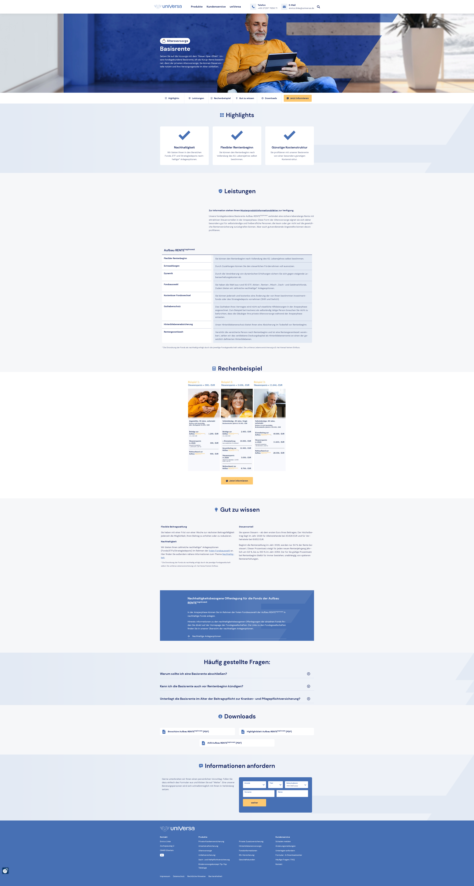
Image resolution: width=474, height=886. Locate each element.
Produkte (197, 6)
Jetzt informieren (299, 98)
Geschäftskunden (247, 859)
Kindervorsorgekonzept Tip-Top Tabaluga (212, 866)
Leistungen (198, 98)
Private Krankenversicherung (211, 841)
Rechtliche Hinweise (196, 876)
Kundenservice (216, 6)
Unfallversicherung (206, 855)
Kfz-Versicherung (246, 855)
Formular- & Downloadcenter (289, 855)
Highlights (173, 98)
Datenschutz (178, 876)
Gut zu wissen (246, 98)
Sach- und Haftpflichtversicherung (214, 859)
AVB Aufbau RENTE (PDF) (224, 742)
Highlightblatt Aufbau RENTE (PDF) (269, 731)
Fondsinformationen (248, 850)
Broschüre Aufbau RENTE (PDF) (188, 731)
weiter (254, 802)
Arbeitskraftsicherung (208, 846)
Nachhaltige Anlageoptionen (206, 636)
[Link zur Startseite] (168, 7)
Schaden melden (283, 841)
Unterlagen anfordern (285, 850)
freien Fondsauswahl (219, 550)
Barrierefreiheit (215, 876)
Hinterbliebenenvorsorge (250, 846)
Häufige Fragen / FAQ (285, 859)
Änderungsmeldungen (286, 846)
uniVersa (235, 6)
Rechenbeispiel (222, 98)
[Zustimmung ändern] (5, 871)
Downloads (271, 98)
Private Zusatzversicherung (251, 841)
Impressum (165, 876)
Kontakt (279, 864)
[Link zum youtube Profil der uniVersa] (162, 855)
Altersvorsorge (205, 850)
